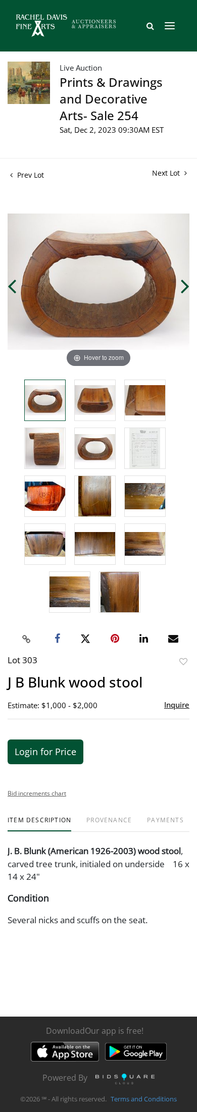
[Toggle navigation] (169, 26)
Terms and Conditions (144, 1098)
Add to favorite (183, 661)
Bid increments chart (37, 793)
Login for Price (45, 752)
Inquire (176, 705)
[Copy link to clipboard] (27, 639)
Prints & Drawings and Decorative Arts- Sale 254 (111, 99)
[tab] (39, 824)
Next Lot (167, 173)
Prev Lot (29, 175)
